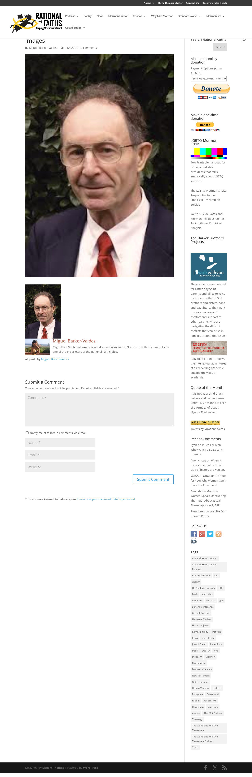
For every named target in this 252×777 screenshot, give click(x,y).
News (100, 16)
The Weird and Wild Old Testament (205, 728)
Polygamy (197, 694)
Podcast (70, 16)
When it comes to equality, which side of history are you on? (208, 465)
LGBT (218, 298)
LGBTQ (206, 650)
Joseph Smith (199, 644)
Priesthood (213, 694)
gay (221, 600)
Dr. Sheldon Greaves (203, 588)
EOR (221, 588)
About (147, 3)
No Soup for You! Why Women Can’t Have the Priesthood (209, 480)
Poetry (88, 16)
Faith (194, 594)
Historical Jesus (200, 625)
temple (196, 713)
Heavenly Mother (201, 619)
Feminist (211, 600)
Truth (195, 747)
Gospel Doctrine (201, 613)
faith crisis (207, 594)
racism (196, 700)
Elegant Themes (53, 768)
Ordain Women (200, 688)
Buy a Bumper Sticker (170, 3)
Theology (197, 719)
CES (216, 575)
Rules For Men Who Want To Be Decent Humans (206, 449)
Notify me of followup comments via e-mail (58, 433)
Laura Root (216, 644)
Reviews (137, 16)
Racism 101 (210, 700)
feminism (197, 600)
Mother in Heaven (202, 669)
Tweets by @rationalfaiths (208, 429)
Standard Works (187, 16)
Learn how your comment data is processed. (106, 499)
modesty (197, 656)
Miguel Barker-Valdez (43, 48)
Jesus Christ (208, 638)
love (216, 650)
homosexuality (200, 631)
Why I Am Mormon (162, 16)
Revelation (198, 707)
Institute (216, 631)
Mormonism (213, 16)
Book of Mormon (201, 575)
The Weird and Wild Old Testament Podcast (205, 739)
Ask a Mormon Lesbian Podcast (204, 567)
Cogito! (196, 359)
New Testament (200, 675)
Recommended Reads (214, 3)
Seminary (213, 707)
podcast (217, 688)
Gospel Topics (73, 28)
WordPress (90, 768)
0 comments (89, 48)
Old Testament (200, 682)
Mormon (210, 656)
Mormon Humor (118, 16)
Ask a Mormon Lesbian (204, 558)
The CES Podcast (213, 713)
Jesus (195, 638)
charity (196, 581)
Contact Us (192, 3)
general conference (203, 606)
